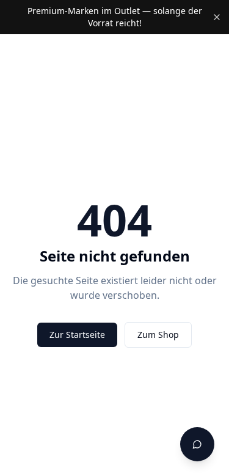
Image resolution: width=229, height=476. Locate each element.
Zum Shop (158, 334)
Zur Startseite (77, 334)
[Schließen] (217, 17)
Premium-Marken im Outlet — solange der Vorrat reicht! (114, 17)
